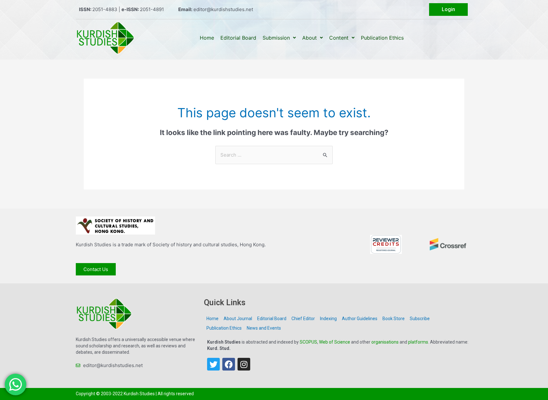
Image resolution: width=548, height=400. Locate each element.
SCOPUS (308, 342)
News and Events (264, 328)
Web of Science (334, 342)
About (309, 38)
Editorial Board (238, 38)
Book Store (393, 318)
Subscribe (420, 318)
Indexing (328, 318)
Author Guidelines (359, 318)
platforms (418, 342)
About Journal (238, 318)
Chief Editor (303, 318)
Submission (276, 38)
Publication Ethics (382, 38)
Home (207, 38)
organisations (385, 342)
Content (339, 38)
